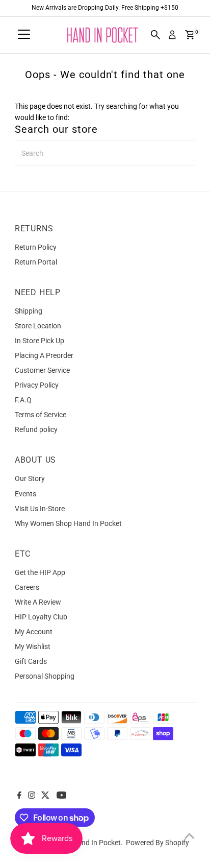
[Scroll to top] (189, 836)
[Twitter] (45, 796)
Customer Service (42, 370)
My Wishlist (32, 646)
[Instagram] (31, 796)
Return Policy (36, 247)
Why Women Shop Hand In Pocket (68, 523)
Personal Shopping (44, 676)
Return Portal (36, 262)
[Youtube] (61, 796)
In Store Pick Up (39, 341)
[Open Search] (155, 34)
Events (25, 494)
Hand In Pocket (96, 842)
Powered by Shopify (157, 842)
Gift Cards (31, 661)
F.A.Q (23, 400)
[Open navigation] (24, 34)
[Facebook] (19, 796)
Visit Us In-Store (40, 509)
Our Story (30, 478)
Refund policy (36, 429)
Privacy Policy (37, 385)
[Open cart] (190, 34)
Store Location (38, 326)
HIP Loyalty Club (41, 617)
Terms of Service (40, 415)
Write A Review (38, 602)
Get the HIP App (40, 572)
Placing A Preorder (44, 355)
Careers (27, 587)
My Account (33, 632)
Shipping (28, 311)
